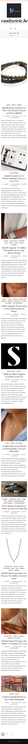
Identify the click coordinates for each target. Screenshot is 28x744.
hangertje (17, 301)
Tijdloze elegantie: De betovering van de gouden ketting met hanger (14, 308)
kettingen (21, 240)
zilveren (14, 244)
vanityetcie (7, 116)
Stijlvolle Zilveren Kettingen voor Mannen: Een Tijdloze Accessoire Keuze (14, 576)
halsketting (13, 240)
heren (8, 104)
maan (12, 568)
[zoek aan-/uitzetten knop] (15, 28)
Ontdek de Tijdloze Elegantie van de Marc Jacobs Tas (14, 375)
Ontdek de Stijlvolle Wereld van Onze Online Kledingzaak (14, 698)
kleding (12, 693)
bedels (13, 443)
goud (9, 299)
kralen (13, 104)
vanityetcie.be (14, 20)
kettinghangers (17, 303)
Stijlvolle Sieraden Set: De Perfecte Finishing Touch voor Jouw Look (14, 178)
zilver (21, 242)
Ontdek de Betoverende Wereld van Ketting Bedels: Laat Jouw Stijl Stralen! (14, 449)
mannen (19, 104)
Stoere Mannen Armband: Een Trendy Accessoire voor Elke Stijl (14, 507)
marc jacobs (11, 371)
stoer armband (8, 503)
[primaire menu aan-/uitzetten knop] (11, 28)
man (5, 501)
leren (23, 499)
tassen (19, 371)
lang (6, 242)
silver (16, 242)
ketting (24, 301)
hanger (4, 301)
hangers (10, 301)
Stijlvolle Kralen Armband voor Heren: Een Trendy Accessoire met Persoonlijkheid (14, 110)
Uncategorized (14, 172)
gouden (15, 299)
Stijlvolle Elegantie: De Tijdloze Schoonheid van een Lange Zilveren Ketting (14, 250)
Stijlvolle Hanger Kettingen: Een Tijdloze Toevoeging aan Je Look (14, 642)
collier (6, 240)
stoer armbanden (19, 503)
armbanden (12, 499)
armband (5, 499)
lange (11, 242)
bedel (7, 443)
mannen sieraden (19, 501)
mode (17, 693)
